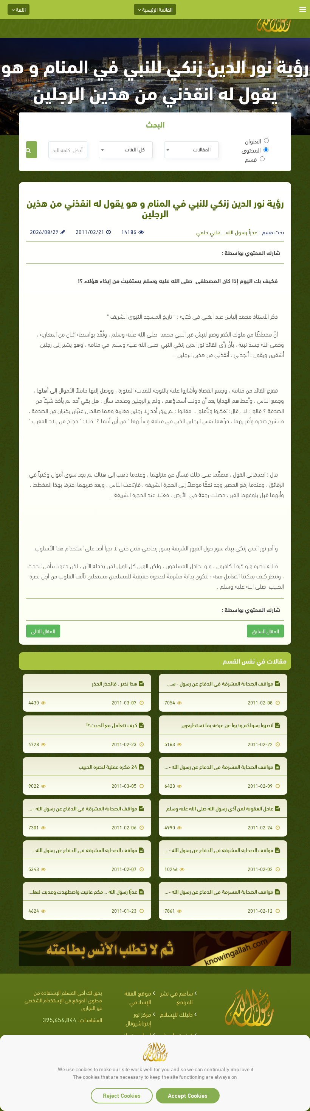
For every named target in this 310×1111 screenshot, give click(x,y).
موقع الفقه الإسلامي (137, 997)
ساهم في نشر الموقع (176, 997)
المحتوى (251, 150)
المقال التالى (43, 631)
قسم (251, 159)
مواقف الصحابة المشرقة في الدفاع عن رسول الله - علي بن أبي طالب (203, 850)
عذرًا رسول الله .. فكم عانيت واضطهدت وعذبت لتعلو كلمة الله (74, 891)
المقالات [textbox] (202, 149)
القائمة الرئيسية (156, 9)
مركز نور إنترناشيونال (138, 1018)
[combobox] (191, 149)
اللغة (20, 9)
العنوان (253, 141)
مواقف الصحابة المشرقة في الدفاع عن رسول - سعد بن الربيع (210, 683)
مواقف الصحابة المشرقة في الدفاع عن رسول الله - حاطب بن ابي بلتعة (201, 766)
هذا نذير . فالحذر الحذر (114, 683)
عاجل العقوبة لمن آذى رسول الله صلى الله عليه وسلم (219, 808)
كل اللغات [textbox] (135, 149)
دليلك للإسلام (176, 1014)
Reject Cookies (122, 1095)
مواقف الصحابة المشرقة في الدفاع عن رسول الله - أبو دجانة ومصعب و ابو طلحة (190, 891)
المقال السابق (265, 631)
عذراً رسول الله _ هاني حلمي (226, 231)
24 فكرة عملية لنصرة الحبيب (108, 766)
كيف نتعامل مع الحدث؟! (111, 725)
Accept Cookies (188, 1095)
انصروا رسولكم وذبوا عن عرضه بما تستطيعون (227, 725)
